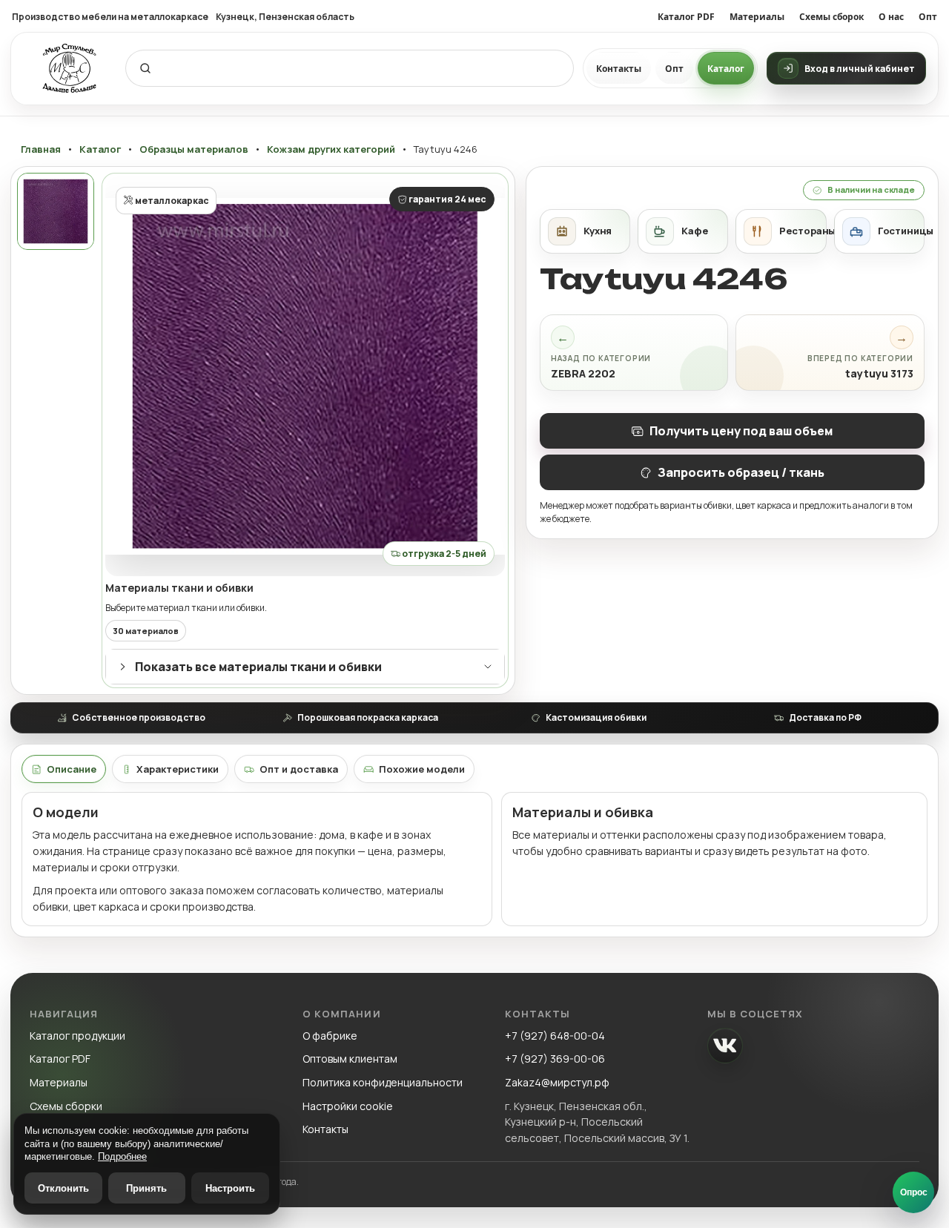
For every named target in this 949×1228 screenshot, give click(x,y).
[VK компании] (725, 1045)
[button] (305, 376)
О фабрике (329, 1036)
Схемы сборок (831, 16)
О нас (891, 16)
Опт (928, 16)
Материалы (757, 16)
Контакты (618, 68)
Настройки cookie (347, 1106)
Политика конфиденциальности (382, 1082)
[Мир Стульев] (69, 68)
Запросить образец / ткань (741, 472)
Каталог (725, 68)
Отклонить (63, 1188)
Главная (41, 149)
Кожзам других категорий (331, 149)
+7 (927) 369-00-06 (555, 1059)
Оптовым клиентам (349, 1059)
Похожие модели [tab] (422, 769)
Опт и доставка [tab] (298, 769)
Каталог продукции (77, 1036)
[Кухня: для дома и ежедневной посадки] (585, 231)
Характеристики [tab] (177, 769)
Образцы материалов (193, 149)
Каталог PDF (686, 16)
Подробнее (122, 1156)
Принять (146, 1188)
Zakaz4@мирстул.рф (557, 1082)
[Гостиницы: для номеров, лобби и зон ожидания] (879, 231)
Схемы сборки (66, 1106)
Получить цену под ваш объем (741, 431)
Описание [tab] (71, 769)
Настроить (230, 1188)
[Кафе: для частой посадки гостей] (683, 231)
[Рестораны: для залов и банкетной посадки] (780, 231)
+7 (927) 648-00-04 (555, 1036)
